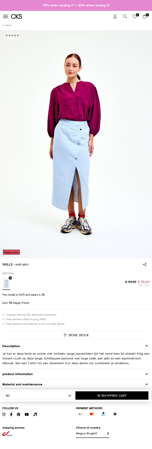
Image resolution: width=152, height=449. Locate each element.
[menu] (5, 16)
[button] (125, 16)
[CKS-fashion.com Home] (60, 16)
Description (11, 346)
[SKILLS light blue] (6, 284)
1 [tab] (4, 35)
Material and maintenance (22, 384)
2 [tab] (7, 35)
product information (17, 374)
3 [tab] (9, 35)
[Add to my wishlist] (143, 35)
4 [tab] (12, 35)
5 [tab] (15, 35)
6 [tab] (18, 35)
